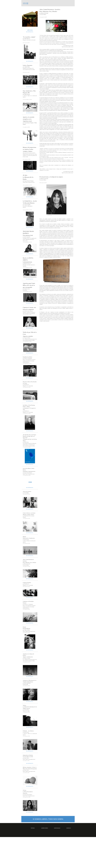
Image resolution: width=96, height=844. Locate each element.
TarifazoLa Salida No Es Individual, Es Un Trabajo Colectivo (30, 707)
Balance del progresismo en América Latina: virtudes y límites (29, 149)
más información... (30, 61)
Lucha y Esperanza (27, 65)
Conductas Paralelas (27, 582)
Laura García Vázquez (29, 122)
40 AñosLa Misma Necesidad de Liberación (28, 792)
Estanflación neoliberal (27, 357)
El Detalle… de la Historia (28, 731)
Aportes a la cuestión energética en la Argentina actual (28, 119)
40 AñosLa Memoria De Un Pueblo (28, 177)
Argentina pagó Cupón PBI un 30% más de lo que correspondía (29, 285)
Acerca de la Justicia (27, 491)
